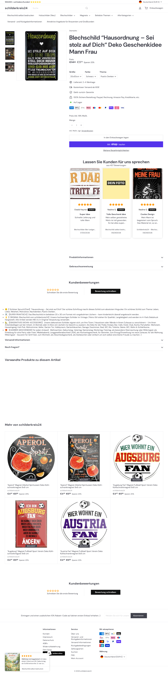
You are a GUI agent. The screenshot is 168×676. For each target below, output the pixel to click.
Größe (72, 72)
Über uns (75, 634)
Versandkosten (87, 131)
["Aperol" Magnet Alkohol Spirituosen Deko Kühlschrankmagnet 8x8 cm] (31, 464)
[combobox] (60, 8)
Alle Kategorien (125, 15)
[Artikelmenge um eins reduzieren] (72, 125)
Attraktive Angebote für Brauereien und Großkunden (70, 21)
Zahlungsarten (77, 649)
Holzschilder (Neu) (47, 15)
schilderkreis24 (16, 8)
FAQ (73, 655)
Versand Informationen (81, 642)
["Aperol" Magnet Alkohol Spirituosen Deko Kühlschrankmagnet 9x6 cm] (84, 464)
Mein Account (77, 658)
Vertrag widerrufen (53, 653)
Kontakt (46, 634)
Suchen (74, 652)
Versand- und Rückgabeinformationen (24, 21)
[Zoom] (41, 56)
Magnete (84, 15)
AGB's (45, 643)
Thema (103, 72)
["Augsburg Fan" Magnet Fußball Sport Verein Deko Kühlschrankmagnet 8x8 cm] (136, 464)
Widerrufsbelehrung (51, 646)
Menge (72, 120)
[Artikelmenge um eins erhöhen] (81, 125)
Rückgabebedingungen (81, 645)
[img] (85, 204)
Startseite (73, 31)
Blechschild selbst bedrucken (20, 15)
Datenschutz (48, 640)
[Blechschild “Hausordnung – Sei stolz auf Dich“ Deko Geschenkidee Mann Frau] (18, 391)
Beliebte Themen (103, 15)
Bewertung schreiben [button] (105, 291)
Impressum (48, 637)
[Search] (87, 8)
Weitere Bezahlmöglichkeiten (116, 150)
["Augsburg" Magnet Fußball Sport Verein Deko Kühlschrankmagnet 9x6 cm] (31, 531)
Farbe (87, 72)
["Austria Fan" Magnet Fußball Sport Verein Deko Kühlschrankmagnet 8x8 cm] (84, 531)
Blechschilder (66, 15)
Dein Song (47, 650)
